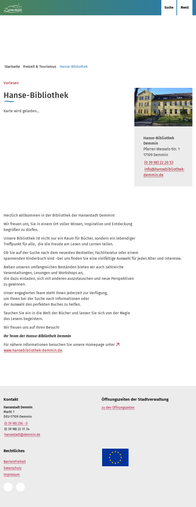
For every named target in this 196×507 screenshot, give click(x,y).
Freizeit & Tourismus (39, 66)
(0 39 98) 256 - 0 (16, 423)
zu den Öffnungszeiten (118, 408)
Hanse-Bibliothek (73, 66)
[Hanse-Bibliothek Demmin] (163, 156)
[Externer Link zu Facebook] (20, 487)
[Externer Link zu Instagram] (8, 487)
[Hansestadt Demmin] (49, 421)
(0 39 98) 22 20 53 (158, 162)
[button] (163, 107)
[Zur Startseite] (24, 8)
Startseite (12, 66)
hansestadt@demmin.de (22, 435)
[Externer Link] (137, 457)
